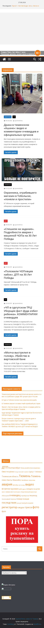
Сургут (31, 472)
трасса (28, 507)
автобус (15, 485)
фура (4, 511)
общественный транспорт (29, 492)
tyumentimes (19, 121)
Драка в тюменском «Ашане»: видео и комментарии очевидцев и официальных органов (21, 130)
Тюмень (25, 476)
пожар (19, 499)
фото (35, 507)
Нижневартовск (35, 468)
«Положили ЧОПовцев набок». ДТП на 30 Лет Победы (18, 274)
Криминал (8, 184)
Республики (10, 472)
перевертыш (25, 496)
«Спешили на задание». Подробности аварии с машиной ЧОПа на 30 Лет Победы (20, 234)
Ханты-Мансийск (14, 480)
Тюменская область (10, 476)
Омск (4, 471)
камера (8, 492)
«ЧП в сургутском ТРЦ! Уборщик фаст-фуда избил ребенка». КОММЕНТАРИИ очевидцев (21, 312)
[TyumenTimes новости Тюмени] (4, 59)
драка (24, 489)
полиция (26, 499)
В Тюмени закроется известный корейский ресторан (21, 403)
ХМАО (4, 480)
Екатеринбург (14, 468)
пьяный (19, 503)
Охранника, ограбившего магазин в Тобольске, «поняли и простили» (20, 196)
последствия (9, 502)
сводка (21, 507)
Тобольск (38, 472)
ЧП (14, 117)
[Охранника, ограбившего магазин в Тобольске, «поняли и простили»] (22, 169)
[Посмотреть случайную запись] (39, 59)
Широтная (32, 480)
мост (12, 492)
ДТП (6, 221)
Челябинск (25, 480)
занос (3, 492)
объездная (5, 495)
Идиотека (8, 117)
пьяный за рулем (27, 503)
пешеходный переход (9, 499)
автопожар (22, 485)
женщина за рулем (33, 489)
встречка (6, 488)
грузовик (14, 489)
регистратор (9, 507)
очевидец (15, 495)
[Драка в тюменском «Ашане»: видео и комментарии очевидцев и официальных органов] (22, 93)
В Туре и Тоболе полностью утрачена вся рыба (19, 400)
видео (29, 484)
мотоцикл (17, 492)
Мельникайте (25, 468)
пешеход (33, 495)
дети (20, 489)
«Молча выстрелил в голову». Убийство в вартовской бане (17, 356)
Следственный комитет (22, 472)
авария (7, 484)
